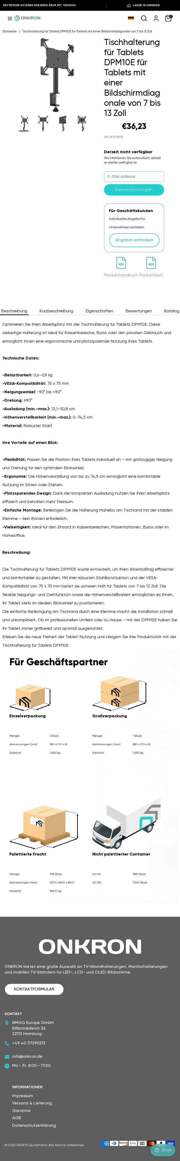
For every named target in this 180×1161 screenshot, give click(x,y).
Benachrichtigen (134, 190)
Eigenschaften (99, 311)
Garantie (21, 1111)
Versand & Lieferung (32, 1103)
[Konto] (156, 18)
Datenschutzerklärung (34, 1125)
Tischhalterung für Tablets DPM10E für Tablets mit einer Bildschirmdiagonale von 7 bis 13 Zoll (87, 31)
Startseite (9, 31)
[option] (53, 77)
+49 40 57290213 (28, 1043)
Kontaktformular (34, 989)
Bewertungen (138, 311)
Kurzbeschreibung (56, 311)
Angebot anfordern (134, 240)
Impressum (22, 1096)
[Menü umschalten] (10, 18)
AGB (16, 1118)
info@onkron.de (27, 1056)
